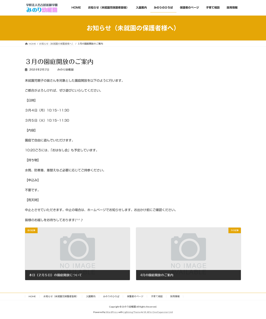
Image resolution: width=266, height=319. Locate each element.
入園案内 (90, 296)
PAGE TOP (256, 305)
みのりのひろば (111, 296)
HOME (32, 296)
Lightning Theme (132, 312)
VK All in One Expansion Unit (158, 312)
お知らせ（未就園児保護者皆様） (60, 296)
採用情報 (175, 296)
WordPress (112, 312)
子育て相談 (157, 296)
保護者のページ (135, 296)
